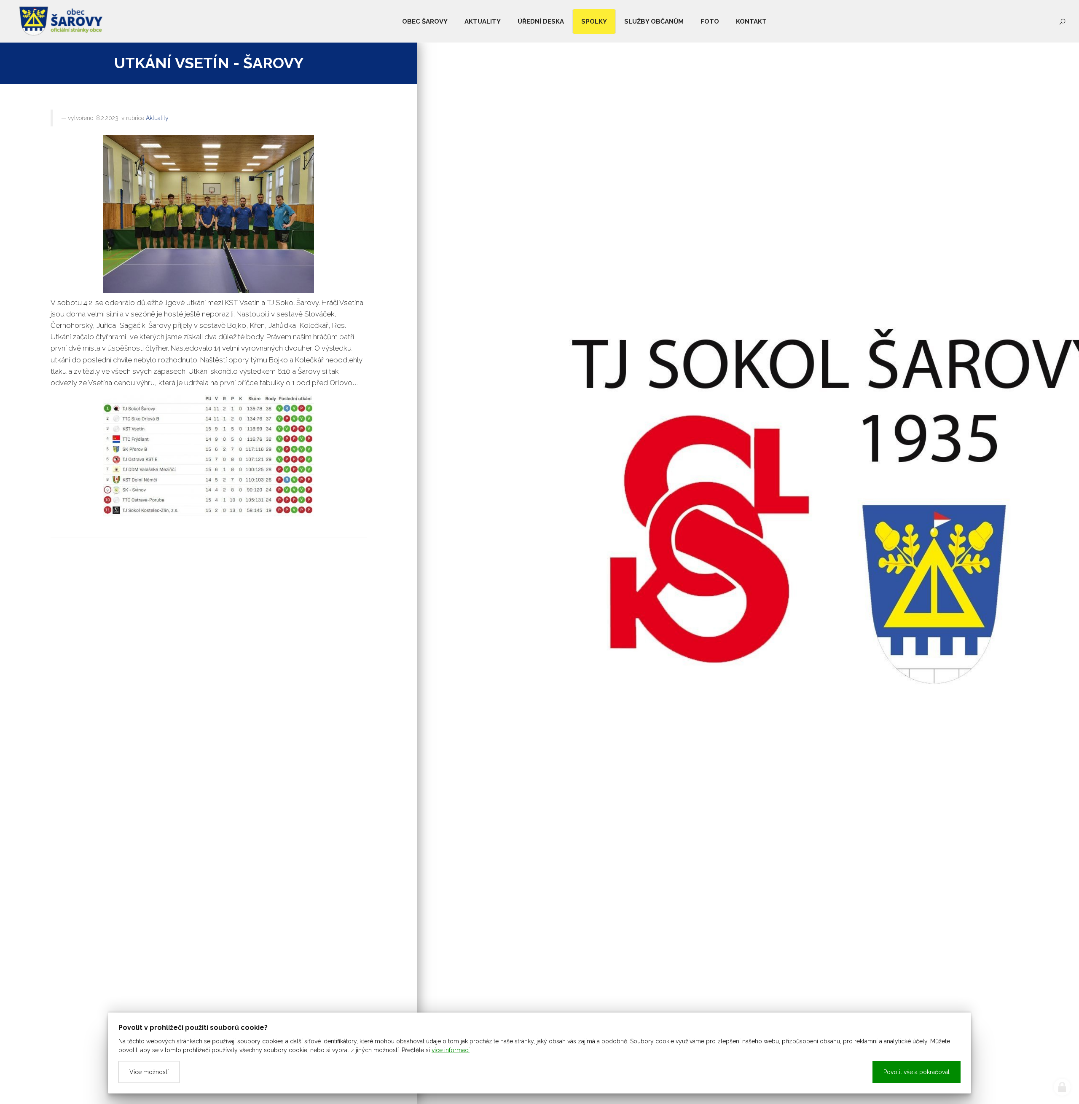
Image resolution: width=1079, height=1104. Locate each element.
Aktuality (157, 118)
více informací (451, 1050)
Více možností (149, 1072)
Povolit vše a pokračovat (916, 1072)
